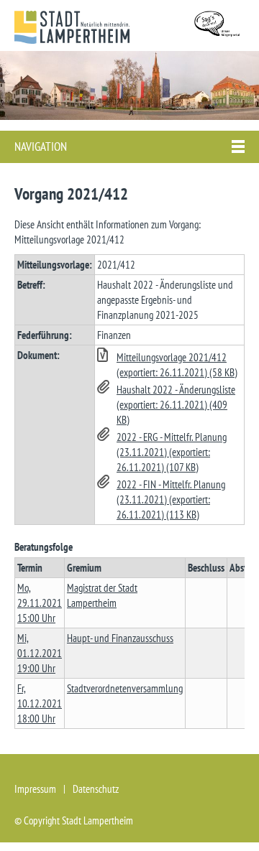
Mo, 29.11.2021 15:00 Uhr (39, 603)
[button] (169, 365)
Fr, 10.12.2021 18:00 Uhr (39, 703)
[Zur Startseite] (72, 27)
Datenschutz (96, 789)
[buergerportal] (219, 25)
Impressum (35, 789)
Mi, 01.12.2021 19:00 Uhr (39, 653)
